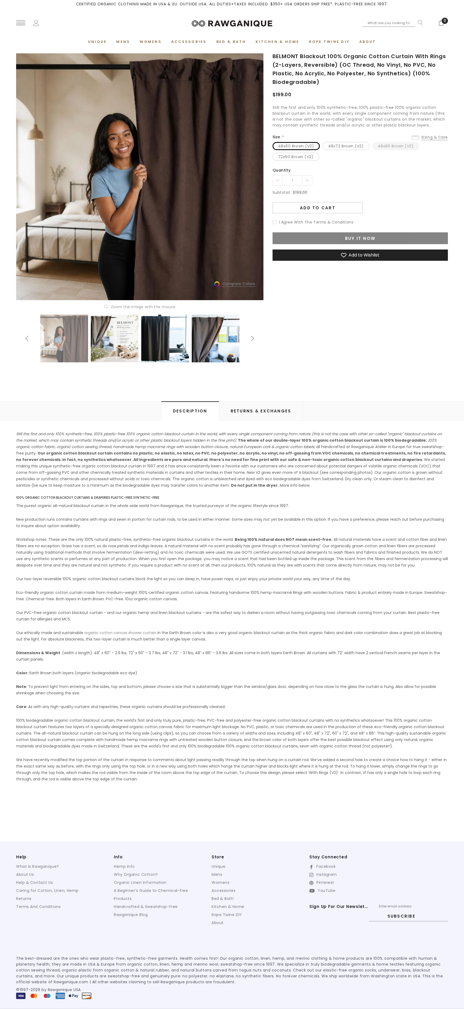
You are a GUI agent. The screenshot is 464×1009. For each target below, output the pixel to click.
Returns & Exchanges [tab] (261, 411)
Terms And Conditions (38, 906)
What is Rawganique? (37, 866)
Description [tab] (190, 411)
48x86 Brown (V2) (396, 146)
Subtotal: (282, 192)
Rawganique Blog (131, 914)
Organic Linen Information (140, 882)
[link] (64, 338)
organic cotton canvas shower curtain (120, 632)
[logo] (232, 22)
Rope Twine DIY (227, 914)
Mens (217, 874)
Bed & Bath (223, 898)
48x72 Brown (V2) (346, 146)
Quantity (282, 170)
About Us (25, 874)
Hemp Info (124, 866)
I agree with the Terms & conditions (316, 222)
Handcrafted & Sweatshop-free (146, 906)
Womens (220, 882)
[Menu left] (20, 23)
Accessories (223, 890)
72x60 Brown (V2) (296, 156)
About (218, 922)
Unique (218, 866)
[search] (419, 23)
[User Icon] (36, 22)
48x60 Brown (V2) (296, 146)
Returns (23, 898)
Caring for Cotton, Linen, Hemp (47, 890)
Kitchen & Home (228, 906)
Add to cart (317, 208)
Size (278, 137)
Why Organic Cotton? (136, 874)
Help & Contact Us (34, 882)
